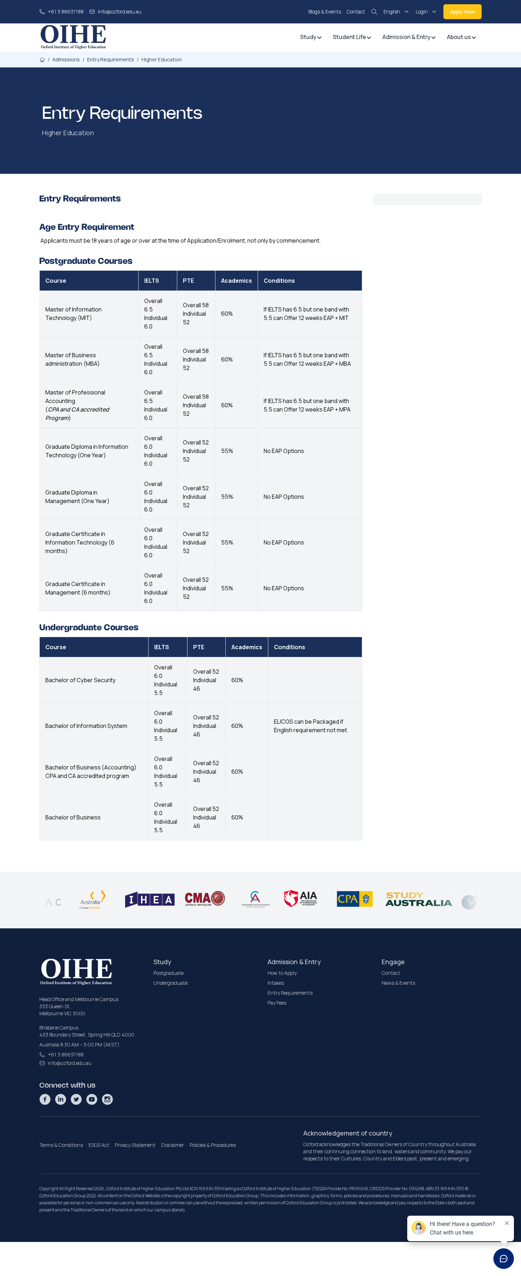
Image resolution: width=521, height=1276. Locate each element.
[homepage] (73, 37)
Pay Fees (277, 1002)
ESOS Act (99, 1145)
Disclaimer (172, 1145)
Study (308, 37)
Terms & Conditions (61, 1145)
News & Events (398, 982)
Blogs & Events (324, 11)
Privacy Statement (135, 1145)
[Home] (42, 59)
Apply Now (462, 11)
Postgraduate (168, 973)
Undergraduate (170, 982)
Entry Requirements (290, 992)
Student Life (349, 37)
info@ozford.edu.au (119, 11)
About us (459, 37)
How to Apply (282, 973)
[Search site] (374, 11)
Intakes (276, 982)
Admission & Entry (406, 37)
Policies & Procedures (213, 1145)
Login (422, 11)
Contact (356, 11)
